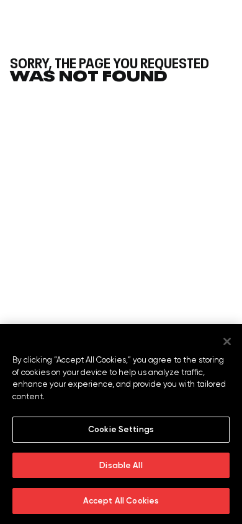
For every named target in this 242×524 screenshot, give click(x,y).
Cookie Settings (121, 429)
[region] (121, 424)
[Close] (227, 341)
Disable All (120, 465)
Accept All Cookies (121, 500)
